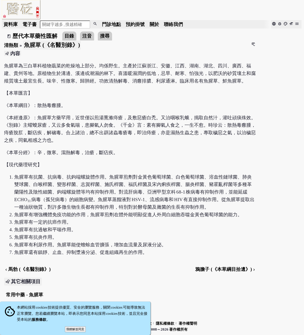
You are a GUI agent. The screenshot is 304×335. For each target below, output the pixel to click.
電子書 (30, 24)
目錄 (69, 36)
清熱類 (11, 45)
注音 (87, 36)
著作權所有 (178, 329)
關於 (154, 24)
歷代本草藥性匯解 (35, 36)
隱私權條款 (165, 323)
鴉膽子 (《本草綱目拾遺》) (225, 269)
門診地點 (111, 24)
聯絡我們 (173, 24)
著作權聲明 (188, 323)
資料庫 (11, 24)
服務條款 (39, 319)
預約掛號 (135, 24)
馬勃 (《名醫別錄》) (27, 269)
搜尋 (105, 36)
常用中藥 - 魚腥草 (24, 294)
